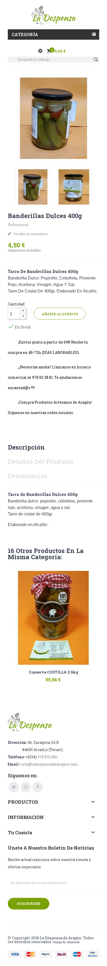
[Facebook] (37, 787)
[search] (96, 59)
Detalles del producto (41, 461)
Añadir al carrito (60, 314)
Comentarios (27, 476)
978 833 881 (47, 756)
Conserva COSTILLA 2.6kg (53, 672)
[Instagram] (26, 787)
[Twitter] (14, 787)
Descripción (26, 447)
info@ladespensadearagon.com (49, 764)
